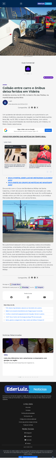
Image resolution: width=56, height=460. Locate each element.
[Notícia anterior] (47, 171)
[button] (24, 74)
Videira (5, 84)
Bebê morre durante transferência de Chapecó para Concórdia (24, 311)
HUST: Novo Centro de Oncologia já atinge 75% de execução (24, 317)
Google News (16, 284)
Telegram (40, 287)
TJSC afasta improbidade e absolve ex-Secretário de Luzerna (23, 308)
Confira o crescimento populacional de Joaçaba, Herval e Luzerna (25, 314)
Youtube (28, 440)
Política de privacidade (28, 413)
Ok (20, 457)
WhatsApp (25, 287)
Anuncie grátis (49, 77)
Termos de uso (28, 416)
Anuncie (28, 407)
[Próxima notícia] (51, 171)
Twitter (28, 443)
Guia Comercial (28, 63)
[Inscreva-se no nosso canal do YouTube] (44, 297)
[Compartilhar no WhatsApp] (29, 107)
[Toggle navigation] (4, 4)
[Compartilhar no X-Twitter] (37, 107)
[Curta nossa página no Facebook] (11, 297)
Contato (28, 410)
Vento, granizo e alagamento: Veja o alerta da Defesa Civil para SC (25, 320)
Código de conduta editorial (28, 419)
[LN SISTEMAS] (28, 69)
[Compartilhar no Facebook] (32, 107)
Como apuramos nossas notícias (28, 422)
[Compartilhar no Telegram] (35, 107)
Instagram (28, 433)
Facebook (29, 436)
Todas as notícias (28, 425)
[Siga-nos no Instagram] (28, 297)
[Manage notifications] (53, 457)
